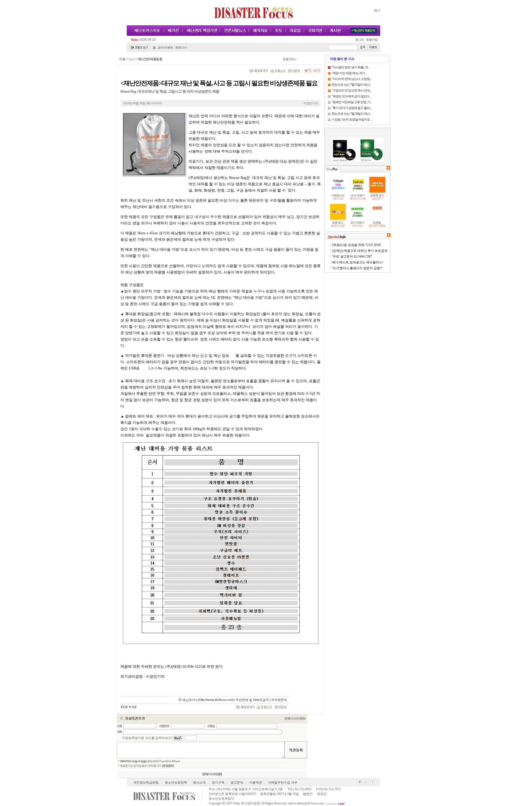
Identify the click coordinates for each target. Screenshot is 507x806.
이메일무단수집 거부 (282, 782)
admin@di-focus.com (310, 803)
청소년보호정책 (176, 782)
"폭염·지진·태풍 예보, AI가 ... (349, 73)
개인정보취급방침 (146, 782)
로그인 (360, 39)
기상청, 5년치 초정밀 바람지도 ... (352, 119)
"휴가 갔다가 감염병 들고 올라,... (352, 108)
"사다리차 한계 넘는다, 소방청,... (352, 79)
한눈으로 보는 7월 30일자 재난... (351, 114)
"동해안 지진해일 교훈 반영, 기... (352, 102)
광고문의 (237, 782)
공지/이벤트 (165, 47)
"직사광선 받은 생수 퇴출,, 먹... (350, 67)
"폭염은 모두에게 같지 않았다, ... (352, 96)
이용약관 (255, 782)
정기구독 (218, 782)
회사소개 (199, 782)
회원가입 (371, 39)
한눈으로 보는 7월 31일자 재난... (351, 85)
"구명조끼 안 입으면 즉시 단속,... (352, 90)
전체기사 (181, 47)
